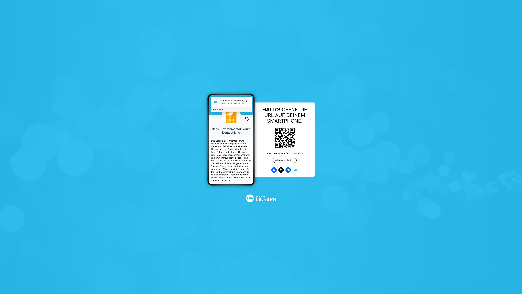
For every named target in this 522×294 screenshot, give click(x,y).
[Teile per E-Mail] (295, 170)
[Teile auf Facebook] (274, 170)
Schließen (218, 109)
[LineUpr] (261, 204)
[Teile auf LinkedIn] (288, 170)
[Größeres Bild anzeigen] (231, 115)
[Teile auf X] (281, 170)
